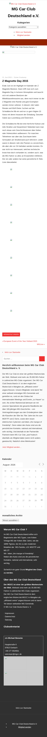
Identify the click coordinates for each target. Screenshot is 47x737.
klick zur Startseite (12, 352)
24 (5, 501)
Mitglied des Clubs (34, 570)
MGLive (40, 344)
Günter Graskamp (20, 77)
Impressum (9, 613)
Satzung (8, 620)
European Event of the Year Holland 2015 (20, 341)
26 (17, 501)
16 (42, 489)
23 (42, 495)
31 (29, 477)
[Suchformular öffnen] (44, 42)
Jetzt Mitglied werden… (12, 447)
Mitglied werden (23, 35)
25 (11, 501)
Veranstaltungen (11, 334)
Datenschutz (10, 617)
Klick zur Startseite (23, 32)
